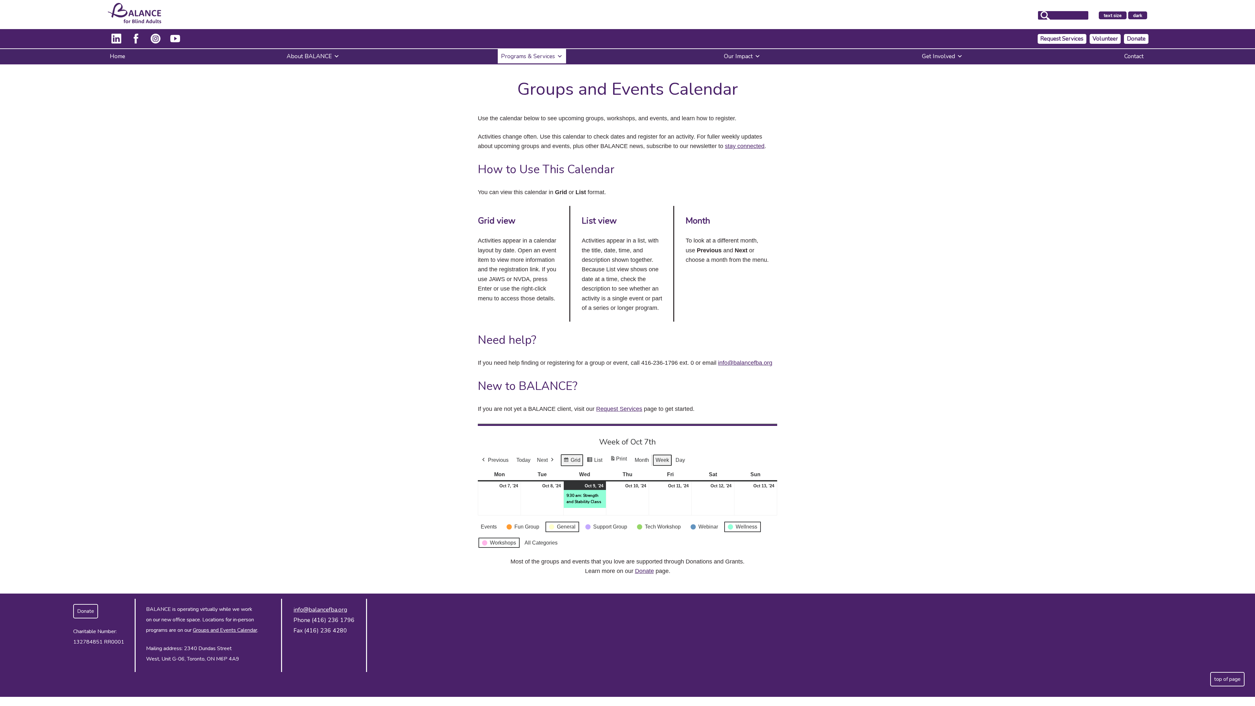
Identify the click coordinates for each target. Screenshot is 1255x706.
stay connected (744, 146)
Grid (571, 461)
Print (618, 460)
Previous (498, 460)
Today (523, 460)
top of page (1227, 679)
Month (642, 460)
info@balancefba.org (745, 363)
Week (662, 460)
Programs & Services (528, 56)
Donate (1136, 38)
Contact (1134, 56)
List (594, 461)
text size (1113, 15)
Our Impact (738, 56)
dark (1140, 16)
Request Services (1061, 38)
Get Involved (938, 56)
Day (680, 460)
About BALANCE (309, 56)
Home (117, 56)
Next (542, 460)
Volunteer (1105, 38)
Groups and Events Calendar (225, 630)
